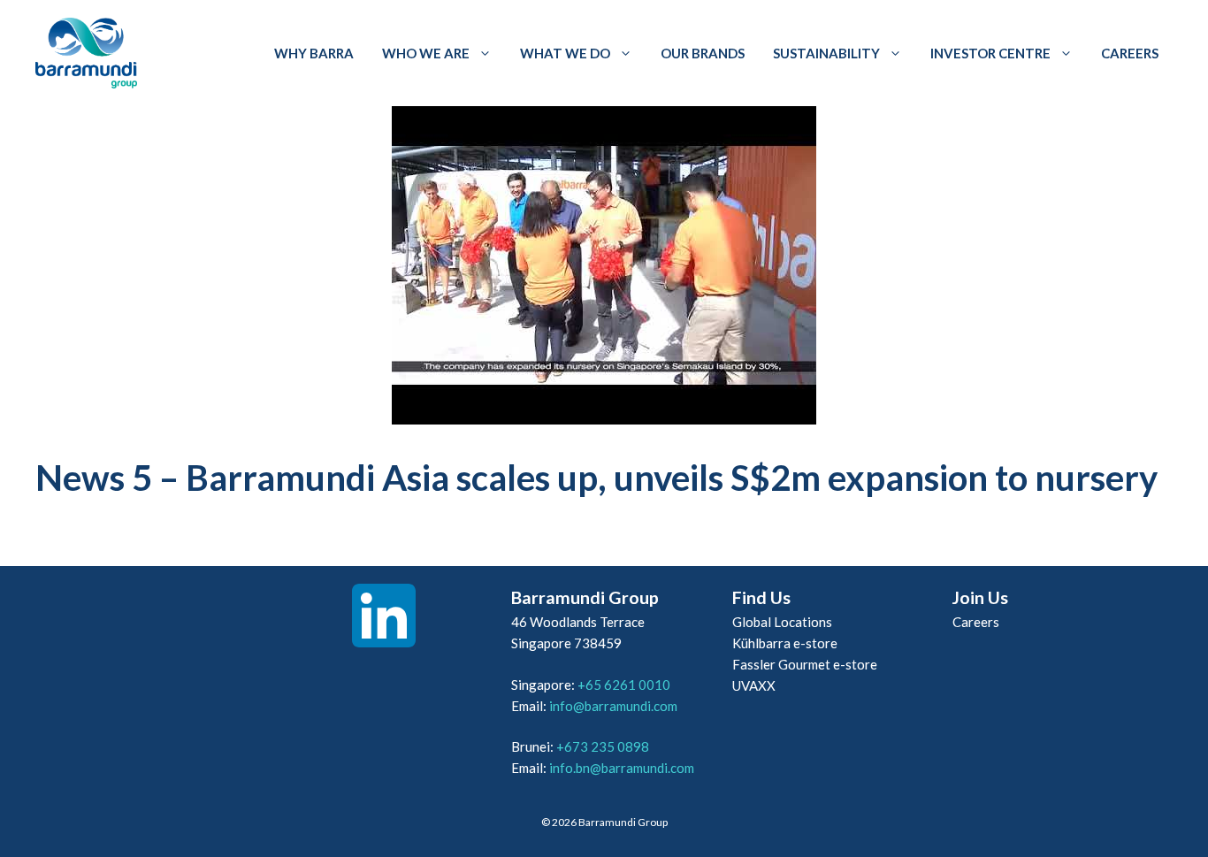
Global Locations (782, 622)
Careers (1129, 53)
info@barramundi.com (613, 706)
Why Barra (314, 53)
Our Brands (703, 53)
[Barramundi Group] (86, 53)
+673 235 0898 (602, 746)
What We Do (565, 53)
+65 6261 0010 (623, 684)
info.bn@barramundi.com (621, 768)
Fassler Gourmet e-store (804, 664)
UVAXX (754, 685)
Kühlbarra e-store (784, 643)
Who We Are (426, 53)
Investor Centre (990, 53)
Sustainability (826, 53)
